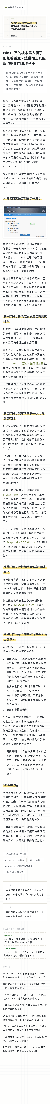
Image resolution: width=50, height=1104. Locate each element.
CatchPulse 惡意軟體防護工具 (24, 363)
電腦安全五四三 (16, 7)
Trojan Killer (11, 494)
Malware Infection (15, 860)
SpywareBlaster (25, 604)
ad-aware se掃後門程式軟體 (18, 866)
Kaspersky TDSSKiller (21, 542)
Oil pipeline (36, 860)
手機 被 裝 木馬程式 (14, 872)
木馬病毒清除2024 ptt (15, 854)
